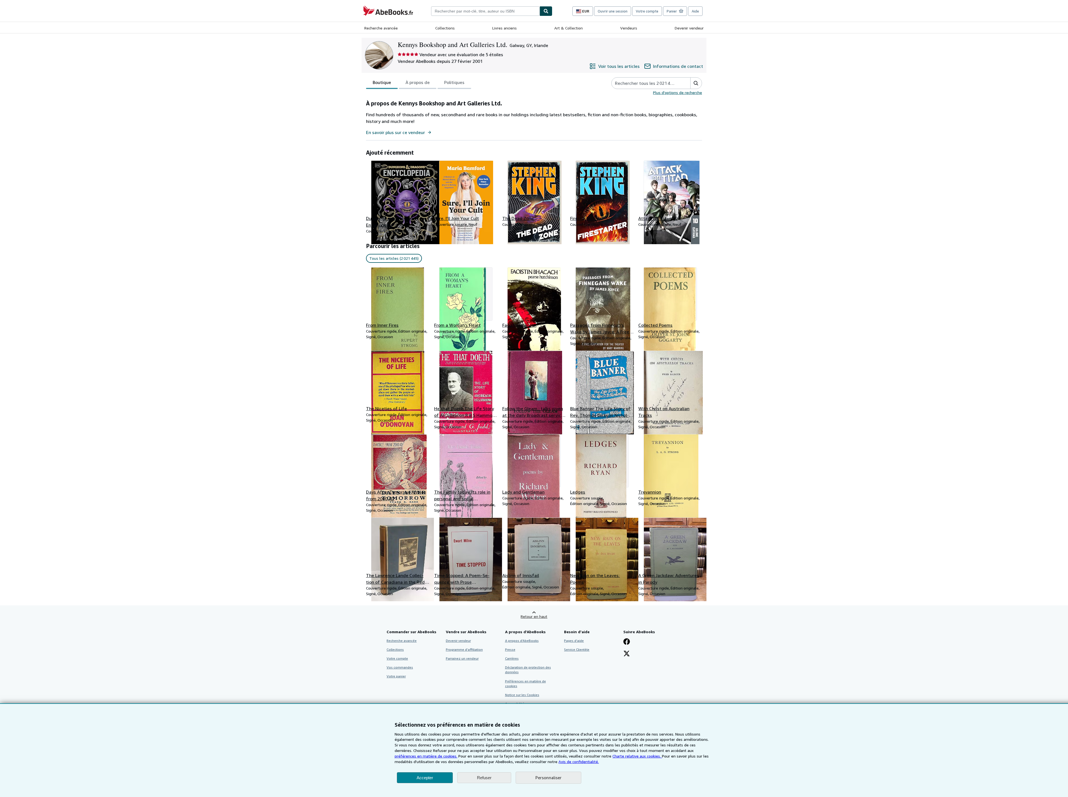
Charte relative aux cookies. (637, 756)
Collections (445, 28)
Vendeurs (628, 28)
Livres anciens (504, 28)
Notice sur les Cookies (522, 695)
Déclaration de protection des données (528, 669)
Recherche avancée (381, 28)
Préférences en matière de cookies (525, 683)
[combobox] (485, 11)
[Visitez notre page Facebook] (626, 642)
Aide (695, 11)
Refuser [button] (484, 777)
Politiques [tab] (454, 82)
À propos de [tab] (418, 82)
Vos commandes (400, 667)
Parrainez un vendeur (462, 658)
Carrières (512, 658)
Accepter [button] (425, 777)
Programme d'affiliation (464, 649)
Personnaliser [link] (548, 777)
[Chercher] (546, 11)
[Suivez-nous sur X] (626, 654)
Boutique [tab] (382, 82)
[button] (696, 83)
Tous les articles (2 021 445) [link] (394, 258)
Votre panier (396, 676)
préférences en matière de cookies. (426, 756)
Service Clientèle (576, 649)
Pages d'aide (574, 640)
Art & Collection (568, 28)
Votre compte (647, 11)
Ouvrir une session (612, 11)
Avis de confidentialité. (578, 761)
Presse (510, 649)
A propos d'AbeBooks (522, 640)
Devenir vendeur (689, 28)
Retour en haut (534, 616)
